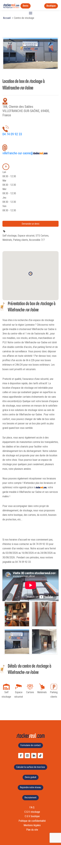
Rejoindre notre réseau (30, 787)
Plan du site (32, 829)
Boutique (51, 5)
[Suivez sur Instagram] (27, 755)
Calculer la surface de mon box (30, 767)
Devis (25, 5)
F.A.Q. (32, 807)
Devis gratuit (30, 777)
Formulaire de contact (30, 745)
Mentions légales (32, 825)
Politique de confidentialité (32, 820)
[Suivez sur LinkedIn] (33, 755)
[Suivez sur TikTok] (40, 755)
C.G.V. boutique (32, 816)
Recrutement (30, 797)
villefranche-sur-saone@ (24, 153)
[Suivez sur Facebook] (20, 755)
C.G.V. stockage (32, 811)
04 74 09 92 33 (12, 134)
